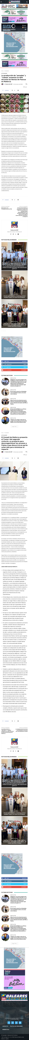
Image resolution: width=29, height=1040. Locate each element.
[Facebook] (10, 233)
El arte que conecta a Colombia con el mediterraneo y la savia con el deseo (14, 296)
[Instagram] (13, 233)
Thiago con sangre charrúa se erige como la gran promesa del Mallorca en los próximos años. (18, 421)
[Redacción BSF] (2, 84)
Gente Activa (14, 261)
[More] (18, 90)
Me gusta (24, 361)
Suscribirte (24, 370)
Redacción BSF (8, 84)
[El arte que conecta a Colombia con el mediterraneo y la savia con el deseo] (14, 285)
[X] (15, 233)
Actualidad (6, 70)
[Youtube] (18, 233)
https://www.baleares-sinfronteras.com (14, 231)
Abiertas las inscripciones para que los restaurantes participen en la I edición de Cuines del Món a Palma (14, 325)
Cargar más (14, 426)
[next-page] (4, 330)
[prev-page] (2, 330)
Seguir (25, 364)
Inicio (2, 70)
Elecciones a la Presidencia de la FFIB (6, 208)
